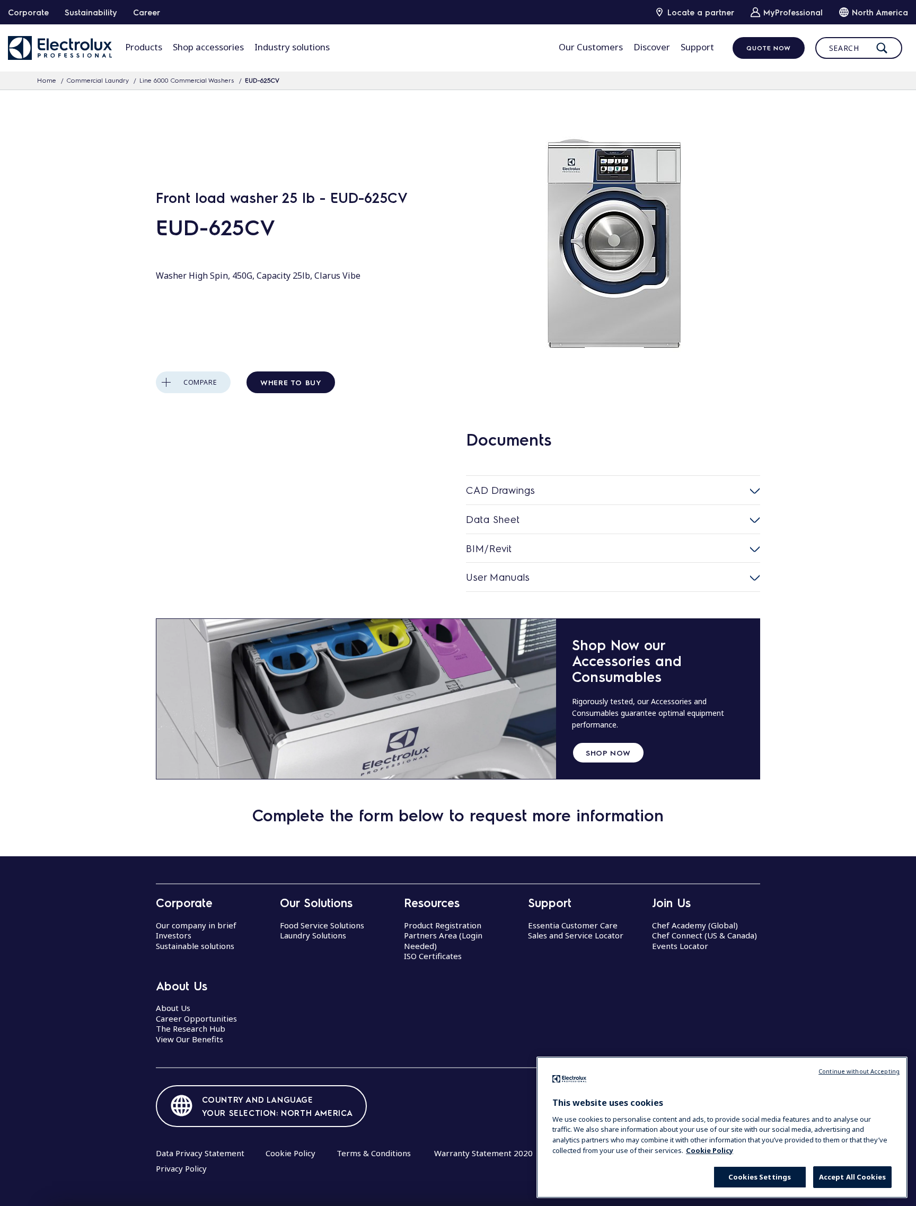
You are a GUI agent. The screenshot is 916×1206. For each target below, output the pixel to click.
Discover (651, 47)
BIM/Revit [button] (489, 548)
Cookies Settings (759, 1177)
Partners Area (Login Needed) (443, 940)
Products (143, 47)
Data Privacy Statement (200, 1153)
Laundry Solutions (313, 935)
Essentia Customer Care (573, 925)
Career (146, 12)
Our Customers (591, 47)
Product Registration (442, 925)
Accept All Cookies (852, 1177)
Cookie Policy (290, 1153)
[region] (722, 1127)
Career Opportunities (196, 1018)
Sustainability (91, 12)
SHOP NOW (608, 752)
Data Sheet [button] (493, 519)
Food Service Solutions (322, 925)
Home (46, 80)
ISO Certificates (433, 956)
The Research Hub (190, 1028)
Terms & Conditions (374, 1153)
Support (697, 47)
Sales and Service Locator (575, 935)
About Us (173, 1008)
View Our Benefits (189, 1039)
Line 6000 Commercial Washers (186, 80)
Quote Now (768, 47)
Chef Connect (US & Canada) (704, 935)
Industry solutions (292, 47)
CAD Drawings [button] (500, 489)
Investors (173, 935)
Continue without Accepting (859, 1071)
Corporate (28, 12)
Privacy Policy (181, 1168)
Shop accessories (208, 47)
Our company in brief (196, 925)
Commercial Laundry (98, 80)
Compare (200, 382)
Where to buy (290, 382)
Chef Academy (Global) (695, 925)
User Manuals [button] (498, 576)
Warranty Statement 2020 (483, 1153)
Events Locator (680, 946)
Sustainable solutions (195, 946)
